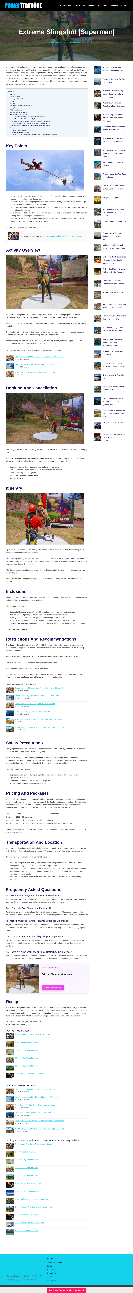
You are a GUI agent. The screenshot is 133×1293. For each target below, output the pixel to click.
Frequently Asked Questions (18, 114)
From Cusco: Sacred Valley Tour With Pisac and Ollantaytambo (39, 719)
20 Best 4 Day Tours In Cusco (26, 1066)
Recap (12, 128)
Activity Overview (15, 96)
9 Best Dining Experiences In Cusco (29, 1074)
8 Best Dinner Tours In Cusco (26, 1215)
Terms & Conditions (14, 1276)
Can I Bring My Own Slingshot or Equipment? (25, 119)
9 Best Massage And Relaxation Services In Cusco (34, 1207)
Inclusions (13, 103)
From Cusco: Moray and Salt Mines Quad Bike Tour (35, 712)
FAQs (26, 1276)
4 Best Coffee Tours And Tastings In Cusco (31, 1199)
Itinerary (12, 101)
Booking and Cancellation (18, 99)
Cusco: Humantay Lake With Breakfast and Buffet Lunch (37, 364)
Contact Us (31, 1280)
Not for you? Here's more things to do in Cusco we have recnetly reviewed (34, 134)
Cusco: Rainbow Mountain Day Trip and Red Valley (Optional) (39, 357)
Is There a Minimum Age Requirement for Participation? (28, 116)
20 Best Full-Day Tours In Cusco (27, 1191)
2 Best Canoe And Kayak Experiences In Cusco (63, 236)
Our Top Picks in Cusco (18, 130)
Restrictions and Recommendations (21, 105)
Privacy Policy (12, 1280)
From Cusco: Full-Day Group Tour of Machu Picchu (35, 372)
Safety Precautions (16, 108)
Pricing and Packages (16, 110)
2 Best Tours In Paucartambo (26, 1042)
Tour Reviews (78, 42)
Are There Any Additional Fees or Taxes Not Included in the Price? (31, 125)
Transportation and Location (18, 112)
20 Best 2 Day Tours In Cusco (26, 1050)
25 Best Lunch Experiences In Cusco (29, 1223)
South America (66, 42)
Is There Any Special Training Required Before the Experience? (30, 121)
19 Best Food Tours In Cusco (26, 1231)
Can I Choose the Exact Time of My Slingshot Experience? (29, 123)
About (23, 1280)
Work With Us (36, 1276)
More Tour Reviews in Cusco (20, 132)
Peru (57, 42)
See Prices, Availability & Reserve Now (65, 1290)
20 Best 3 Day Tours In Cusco (26, 1058)
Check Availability (51, 987)
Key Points (13, 94)
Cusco (51, 42)
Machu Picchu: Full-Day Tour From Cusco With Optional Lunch (39, 727)
